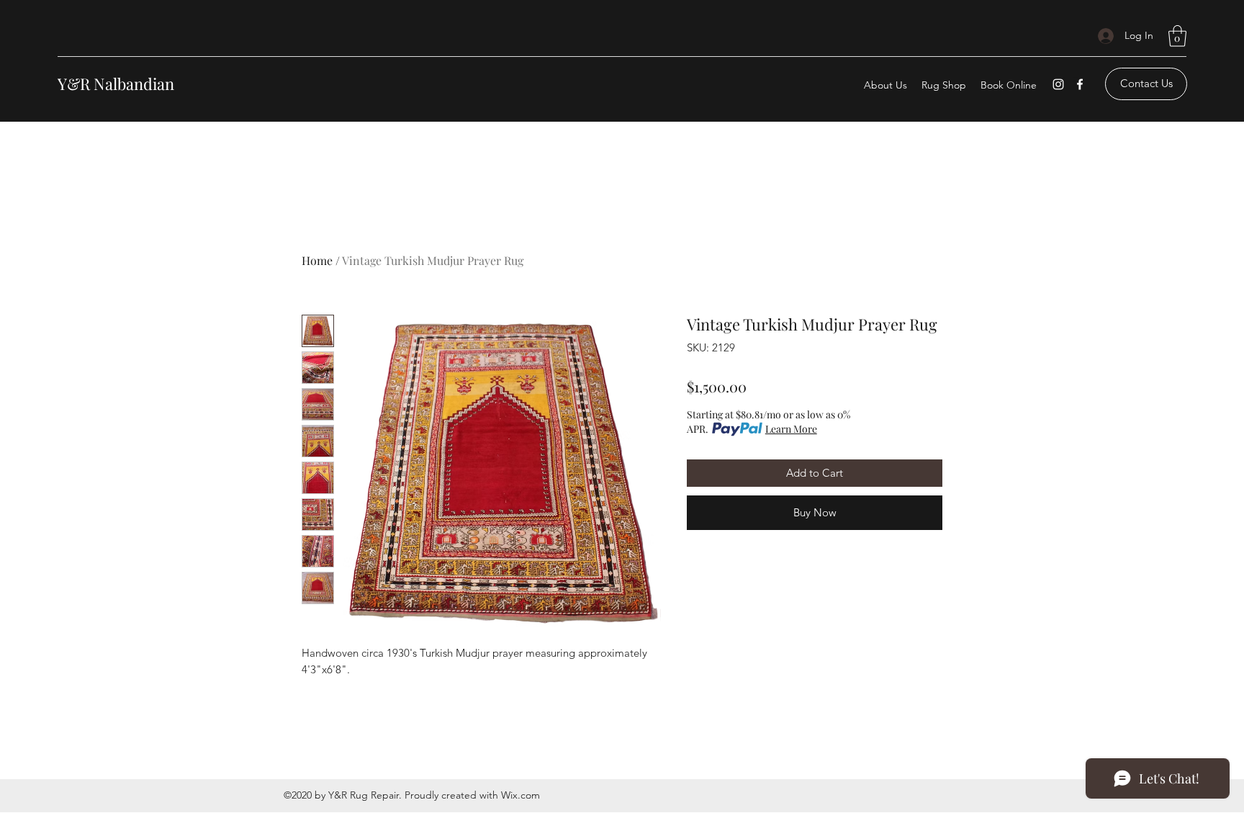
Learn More (791, 429)
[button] (1177, 36)
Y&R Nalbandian (116, 83)
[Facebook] (1080, 84)
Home (317, 260)
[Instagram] (1058, 84)
